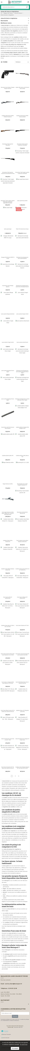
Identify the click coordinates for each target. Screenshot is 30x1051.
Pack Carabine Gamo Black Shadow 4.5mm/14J (22, 541)
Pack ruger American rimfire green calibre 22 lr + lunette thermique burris (8, 513)
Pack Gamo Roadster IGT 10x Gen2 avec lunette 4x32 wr (7, 768)
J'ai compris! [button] (15, 1048)
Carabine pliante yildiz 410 (7, 455)
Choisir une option (22, 85)
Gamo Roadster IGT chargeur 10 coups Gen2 (22, 739)
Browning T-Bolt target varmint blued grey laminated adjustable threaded (8, 202)
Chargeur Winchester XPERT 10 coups (7, 258)
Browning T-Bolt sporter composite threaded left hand (7, 173)
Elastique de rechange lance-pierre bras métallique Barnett (22, 286)
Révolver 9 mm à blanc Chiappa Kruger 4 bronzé (7, 88)
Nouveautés (4, 20)
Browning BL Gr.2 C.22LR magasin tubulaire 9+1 (22, 484)
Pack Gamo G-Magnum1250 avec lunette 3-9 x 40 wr (8, 683)
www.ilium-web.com (18, 1027)
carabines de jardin (8, 41)
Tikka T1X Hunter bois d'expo (22, 229)
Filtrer (5, 62)
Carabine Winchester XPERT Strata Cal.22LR (22, 116)
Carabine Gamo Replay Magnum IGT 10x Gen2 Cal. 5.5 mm (22, 768)
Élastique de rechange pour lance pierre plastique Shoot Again (22, 372)
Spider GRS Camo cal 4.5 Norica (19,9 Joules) (22, 88)
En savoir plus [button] (23, 1044)
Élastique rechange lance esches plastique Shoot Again (22, 399)
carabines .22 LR (18, 37)
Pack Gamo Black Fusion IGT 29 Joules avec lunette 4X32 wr (7, 711)
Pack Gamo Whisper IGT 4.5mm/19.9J (22, 598)
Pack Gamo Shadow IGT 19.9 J (22, 625)
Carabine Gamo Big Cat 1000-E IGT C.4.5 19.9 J (7, 626)
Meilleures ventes (6, 23)
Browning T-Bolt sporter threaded (7, 145)
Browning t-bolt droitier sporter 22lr (22, 513)
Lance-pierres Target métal (8, 342)
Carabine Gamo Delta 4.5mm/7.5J (7, 541)
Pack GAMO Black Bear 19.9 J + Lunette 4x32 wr (22, 683)
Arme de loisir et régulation (9, 18)
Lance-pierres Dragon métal (22, 314)
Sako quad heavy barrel (22, 201)
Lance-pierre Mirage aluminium (7, 314)
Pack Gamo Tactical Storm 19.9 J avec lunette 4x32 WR (22, 654)
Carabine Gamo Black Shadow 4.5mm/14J (7, 569)
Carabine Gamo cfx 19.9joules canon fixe (22, 711)
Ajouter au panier (8, 85)
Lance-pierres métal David (22, 342)
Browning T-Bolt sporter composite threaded (22, 145)
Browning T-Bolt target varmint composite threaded (22, 173)
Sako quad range (7, 229)
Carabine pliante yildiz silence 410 (22, 456)
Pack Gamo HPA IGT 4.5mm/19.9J (7, 598)
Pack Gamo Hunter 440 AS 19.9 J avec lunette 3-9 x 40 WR (7, 654)
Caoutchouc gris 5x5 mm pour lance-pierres (7, 428)
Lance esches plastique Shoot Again (7, 399)
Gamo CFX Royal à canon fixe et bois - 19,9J (7, 739)
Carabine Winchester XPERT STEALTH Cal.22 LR (8, 116)
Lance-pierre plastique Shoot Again (7, 371)
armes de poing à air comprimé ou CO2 (15, 44)
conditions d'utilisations (14, 1020)
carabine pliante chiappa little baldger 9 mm (22, 428)
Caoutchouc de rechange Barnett (7, 286)
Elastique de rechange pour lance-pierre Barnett (22, 258)
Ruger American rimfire (8, 484)
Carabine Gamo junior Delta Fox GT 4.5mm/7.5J (22, 569)
